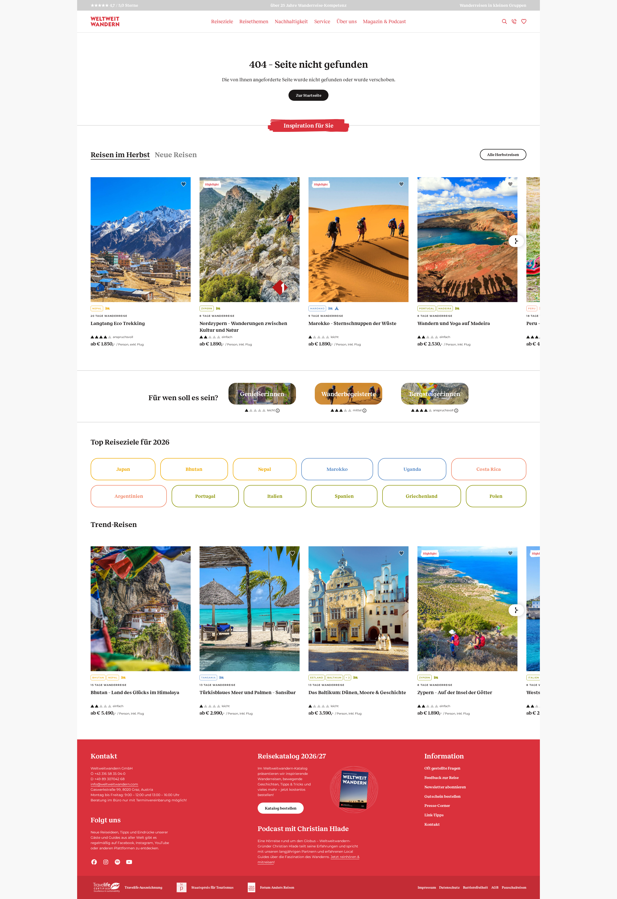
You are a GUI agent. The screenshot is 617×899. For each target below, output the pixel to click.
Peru (532, 308)
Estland (316, 677)
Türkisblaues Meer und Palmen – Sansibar (248, 692)
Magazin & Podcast (384, 21)
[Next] (516, 241)
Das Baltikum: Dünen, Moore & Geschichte (357, 692)
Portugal (426, 308)
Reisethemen (253, 21)
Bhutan (194, 469)
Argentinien (128, 496)
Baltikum (334, 677)
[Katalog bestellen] (354, 789)
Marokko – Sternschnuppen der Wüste (352, 323)
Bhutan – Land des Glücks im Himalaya (135, 692)
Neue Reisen (176, 154)
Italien (274, 496)
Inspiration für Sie (308, 125)
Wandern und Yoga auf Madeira (453, 323)
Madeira (444, 308)
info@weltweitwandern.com (114, 784)
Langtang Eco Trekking (118, 323)
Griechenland (421, 496)
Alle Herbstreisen (503, 154)
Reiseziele (222, 21)
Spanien (344, 496)
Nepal (97, 308)
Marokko (317, 308)
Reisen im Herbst (120, 154)
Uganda (412, 469)
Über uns (346, 21)
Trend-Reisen (114, 524)
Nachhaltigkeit (291, 21)
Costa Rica (488, 469)
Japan (123, 469)
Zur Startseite (308, 95)
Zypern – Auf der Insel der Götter (454, 692)
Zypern (206, 308)
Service (322, 21)
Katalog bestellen (280, 808)
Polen (496, 496)
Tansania (208, 677)
